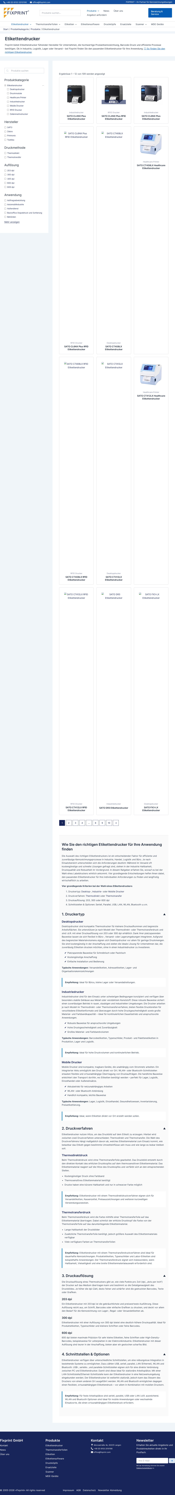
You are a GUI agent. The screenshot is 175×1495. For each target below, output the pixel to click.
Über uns (118, 10)
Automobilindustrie (15, 204)
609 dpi (10, 187)
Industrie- (97, 891)
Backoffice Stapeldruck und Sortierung (24, 213)
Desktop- (86, 891)
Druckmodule (16, 93)
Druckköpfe (110, 24)
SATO (9, 127)
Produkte (91, 10)
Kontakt (4, 1445)
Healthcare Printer (18, 97)
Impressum (68, 1490)
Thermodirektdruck (75, 1155)
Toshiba (10, 140)
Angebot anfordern (97, 15)
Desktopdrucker (17, 89)
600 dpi (10, 183)
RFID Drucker (16, 110)
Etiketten (69, 24)
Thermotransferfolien (47, 24)
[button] (97, 11)
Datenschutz (89, 1490)
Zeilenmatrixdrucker (19, 114)
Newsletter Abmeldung (110, 1490)
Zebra (10, 131)
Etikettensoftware (90, 24)
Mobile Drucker (17, 105)
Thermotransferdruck (76, 1212)
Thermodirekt (13, 153)
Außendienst (12, 208)
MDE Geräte (157, 24)
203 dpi (10, 170)
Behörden (11, 217)
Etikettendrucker (20, 24)
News (106, 10)
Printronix (11, 135)
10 (109, 823)
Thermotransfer (14, 157)
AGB (78, 1490)
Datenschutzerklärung (144, 1468)
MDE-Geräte (52, 1476)
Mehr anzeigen (12, 222)
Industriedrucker (17, 101)
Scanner (140, 24)
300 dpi (10, 174)
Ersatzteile (125, 24)
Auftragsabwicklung (16, 200)
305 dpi (10, 179)
